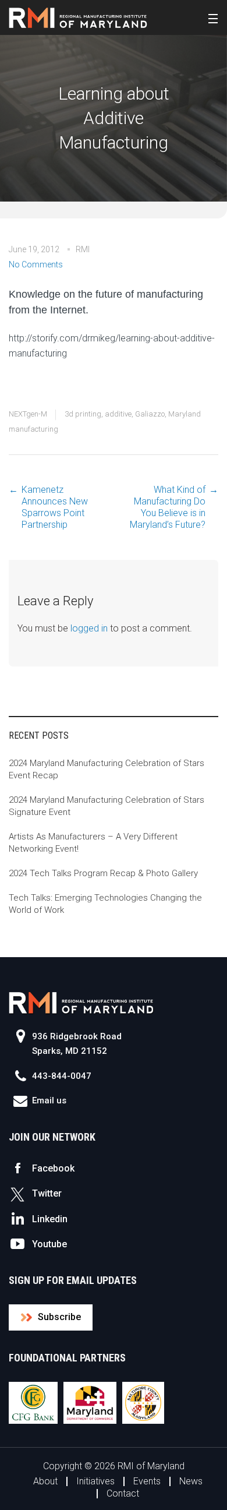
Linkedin (50, 1219)
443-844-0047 (61, 1076)
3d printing (83, 414)
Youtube (49, 1244)
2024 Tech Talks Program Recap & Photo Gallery (103, 873)
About (45, 1481)
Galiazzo (150, 414)
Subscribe (59, 1316)
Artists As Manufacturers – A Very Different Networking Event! (93, 842)
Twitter (47, 1193)
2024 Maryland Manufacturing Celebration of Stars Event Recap (106, 769)
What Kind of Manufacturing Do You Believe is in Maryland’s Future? (167, 507)
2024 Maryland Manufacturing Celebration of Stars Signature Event (106, 806)
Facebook (53, 1168)
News (191, 1481)
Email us (49, 1100)
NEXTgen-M (28, 414)
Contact (123, 1493)
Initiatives (95, 1481)
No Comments (36, 264)
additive (118, 414)
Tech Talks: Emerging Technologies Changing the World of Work (105, 903)
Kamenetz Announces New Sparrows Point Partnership (55, 507)
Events (147, 1481)
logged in (89, 628)
